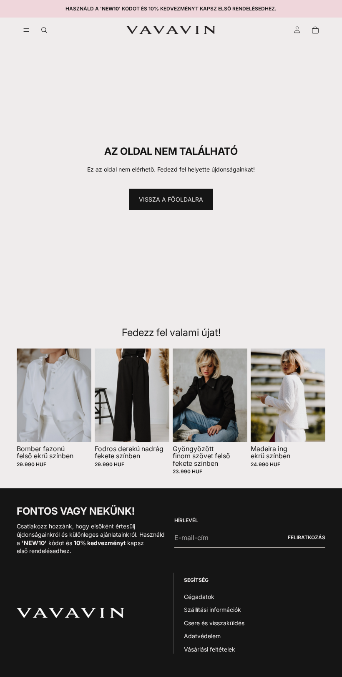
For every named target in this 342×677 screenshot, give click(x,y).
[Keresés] (44, 30)
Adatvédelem (202, 635)
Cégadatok (199, 596)
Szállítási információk (212, 609)
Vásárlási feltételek (209, 649)
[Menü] (26, 30)
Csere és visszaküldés (214, 622)
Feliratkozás (306, 537)
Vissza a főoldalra (171, 199)
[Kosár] (315, 30)
